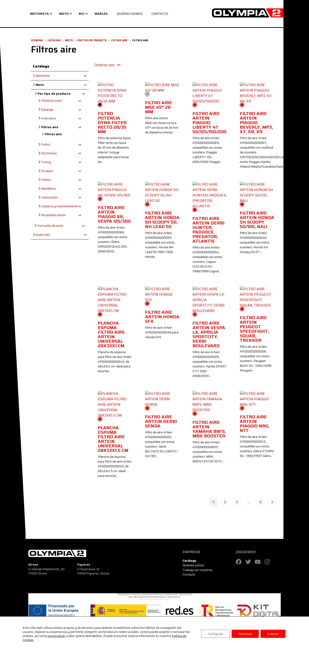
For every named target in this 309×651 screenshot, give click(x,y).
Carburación (49, 197)
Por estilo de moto (50, 225)
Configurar (215, 633)
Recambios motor (53, 215)
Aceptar (273, 633)
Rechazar (245, 633)
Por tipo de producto (92, 40)
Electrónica (48, 153)
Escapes (46, 171)
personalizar (56, 636)
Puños (45, 144)
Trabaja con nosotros (198, 569)
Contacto (189, 574)
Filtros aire (119, 40)
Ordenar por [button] (104, 65)
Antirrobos (48, 118)
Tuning (45, 162)
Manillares (48, 188)
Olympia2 (37, 40)
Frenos (45, 179)
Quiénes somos (193, 565)
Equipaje (46, 109)
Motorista (42, 75)
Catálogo (54, 40)
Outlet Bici (42, 234)
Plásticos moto (51, 100)
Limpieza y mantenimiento (59, 206)
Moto (69, 40)
